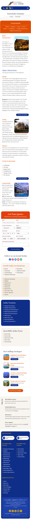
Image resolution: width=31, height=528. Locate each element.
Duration (18, 230)
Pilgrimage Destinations (10, 311)
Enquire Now (6, 489)
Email (17, 220)
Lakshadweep (8, 272)
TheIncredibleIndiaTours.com (19, 513)
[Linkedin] (15, 259)
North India (7, 334)
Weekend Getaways (9, 279)
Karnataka (19, 269)
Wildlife (6, 281)
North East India (8, 338)
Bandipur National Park (22, 28)
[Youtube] (18, 259)
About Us (5, 483)
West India (7, 340)
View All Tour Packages (15, 390)
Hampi (18, 26)
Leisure (6, 294)
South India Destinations (14, 265)
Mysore (5, 28)
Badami (7, 26)
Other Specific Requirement (8, 241)
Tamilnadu (7, 271)
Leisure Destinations (9, 321)
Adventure (7, 287)
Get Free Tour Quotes (22, 114)
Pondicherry (20, 272)
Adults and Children (6, 236)
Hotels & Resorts (9, 319)
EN (12, 8)
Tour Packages (7, 487)
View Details (14, 359)
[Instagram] (13, 259)
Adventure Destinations (10, 313)
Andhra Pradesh (21, 271)
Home (11, 16)
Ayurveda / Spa (8, 290)
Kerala (6, 269)
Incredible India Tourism (21, 444)
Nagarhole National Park (15, 30)
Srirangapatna (12, 28)
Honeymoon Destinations (11, 309)
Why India (6, 485)
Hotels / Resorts (8, 292)
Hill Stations (7, 288)
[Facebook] (10, 259)
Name (3, 220)
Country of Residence (7, 225)
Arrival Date (4, 230)
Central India (7, 341)
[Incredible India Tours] (15, 3)
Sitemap (5, 493)
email (13, 426)
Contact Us (6, 491)
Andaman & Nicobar (9, 274)
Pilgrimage (7, 285)
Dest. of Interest (19, 236)
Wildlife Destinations (10, 307)
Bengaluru (13, 26)
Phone (17, 225)
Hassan (23, 26)
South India (17, 16)
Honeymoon (7, 283)
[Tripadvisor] (21, 259)
